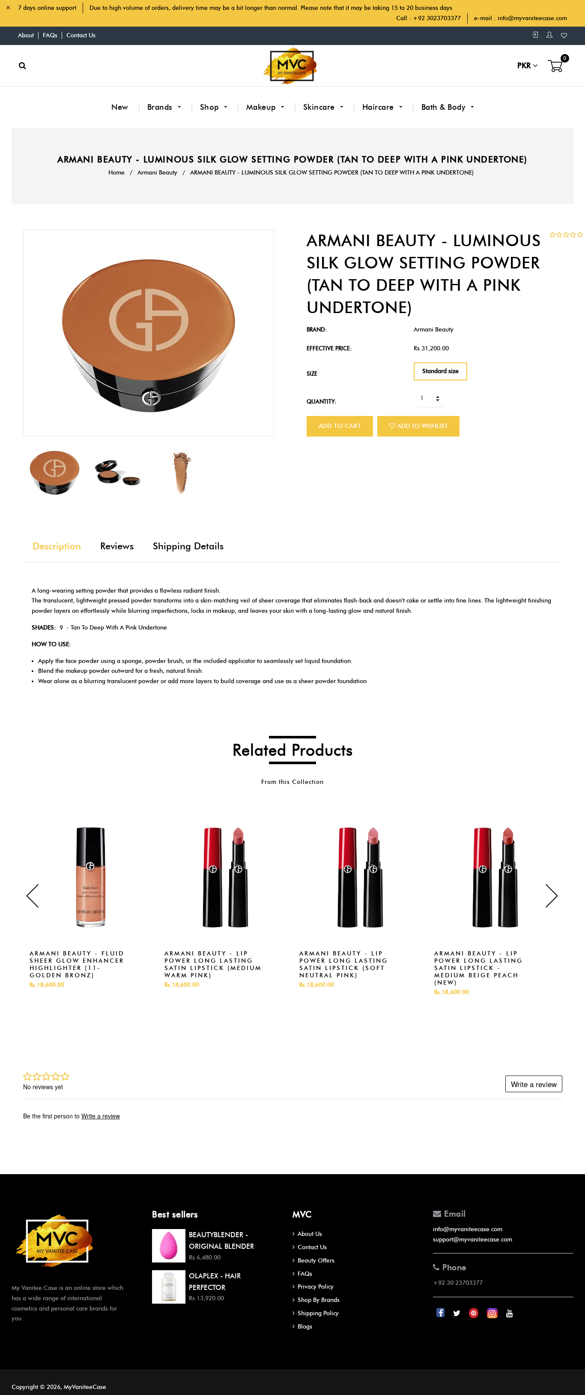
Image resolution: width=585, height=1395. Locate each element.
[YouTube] (509, 1313)
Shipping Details (188, 546)
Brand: (317, 329)
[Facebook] (441, 1313)
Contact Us (81, 35)
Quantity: (321, 401)
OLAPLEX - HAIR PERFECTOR (215, 1282)
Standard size (440, 371)
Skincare (320, 107)
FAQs (50, 35)
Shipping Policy (318, 1313)
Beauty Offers (316, 1260)
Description (57, 546)
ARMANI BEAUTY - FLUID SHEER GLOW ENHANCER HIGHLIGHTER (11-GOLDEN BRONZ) (77, 964)
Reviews (117, 546)
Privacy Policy (316, 1286)
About (26, 35)
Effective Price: (329, 348)
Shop (210, 107)
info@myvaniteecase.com (532, 18)
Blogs (305, 1326)
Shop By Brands (319, 1300)
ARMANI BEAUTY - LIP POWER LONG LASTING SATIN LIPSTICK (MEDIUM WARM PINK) (213, 964)
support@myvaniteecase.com (472, 1239)
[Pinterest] (474, 1313)
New (119, 107)
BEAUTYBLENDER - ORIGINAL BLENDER (221, 1240)
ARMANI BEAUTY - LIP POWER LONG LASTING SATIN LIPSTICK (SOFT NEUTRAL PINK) (343, 964)
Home (116, 172)
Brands (161, 107)
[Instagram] (493, 1313)
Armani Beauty (157, 172)
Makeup (262, 107)
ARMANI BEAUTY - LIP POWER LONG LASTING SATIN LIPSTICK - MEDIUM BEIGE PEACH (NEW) (478, 968)
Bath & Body (444, 107)
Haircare (379, 107)
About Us (310, 1234)
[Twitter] (457, 1313)
